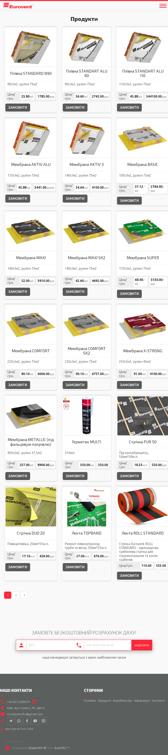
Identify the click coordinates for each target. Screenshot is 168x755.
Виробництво (122, 700)
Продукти (104, 700)
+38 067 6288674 (18, 702)
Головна (90, 700)
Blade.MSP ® (37, 748)
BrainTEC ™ (62, 748)
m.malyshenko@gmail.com (25, 714)
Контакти (158, 700)
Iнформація (142, 700)
